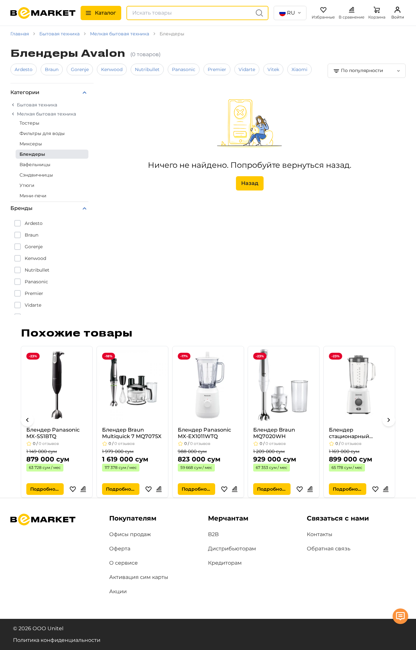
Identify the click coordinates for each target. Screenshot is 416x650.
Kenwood (112, 69)
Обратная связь (328, 549)
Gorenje (80, 69)
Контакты (319, 534)
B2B (213, 534)
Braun (51, 69)
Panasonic (183, 69)
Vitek (273, 69)
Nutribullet (147, 69)
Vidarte (247, 69)
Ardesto (23, 69)
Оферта (119, 549)
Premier (217, 69)
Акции (118, 591)
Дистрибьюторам (232, 549)
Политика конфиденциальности (56, 640)
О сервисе (123, 563)
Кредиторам (225, 563)
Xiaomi (299, 69)
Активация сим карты (138, 577)
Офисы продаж (130, 534)
